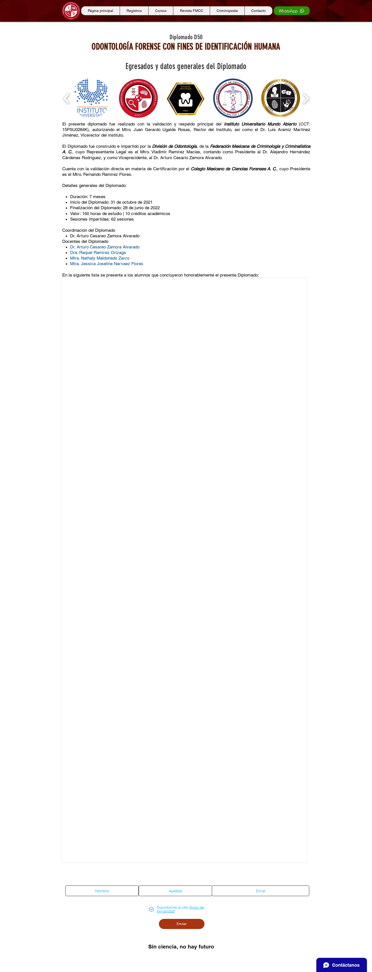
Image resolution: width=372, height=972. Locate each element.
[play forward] (306, 98)
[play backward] (66, 98)
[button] (91, 98)
